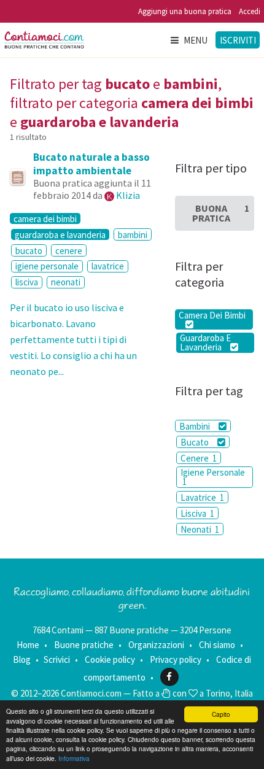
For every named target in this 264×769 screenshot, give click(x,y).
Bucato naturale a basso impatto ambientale (91, 163)
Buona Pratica (220, 213)
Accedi (249, 11)
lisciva (26, 282)
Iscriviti (238, 40)
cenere (68, 251)
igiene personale (47, 266)
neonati (65, 282)
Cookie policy (110, 659)
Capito (221, 714)
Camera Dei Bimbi (212, 315)
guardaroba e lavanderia (60, 234)
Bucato (196, 442)
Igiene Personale (213, 476)
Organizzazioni (156, 645)
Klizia (128, 195)
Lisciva (197, 513)
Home (28, 645)
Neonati (200, 529)
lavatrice (107, 266)
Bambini (195, 426)
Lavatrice (202, 497)
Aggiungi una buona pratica (184, 11)
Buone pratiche (84, 645)
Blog (22, 659)
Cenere (199, 458)
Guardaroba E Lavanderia (205, 343)
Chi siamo (217, 645)
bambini (132, 235)
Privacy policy (175, 659)
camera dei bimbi (45, 218)
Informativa (74, 758)
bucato (28, 251)
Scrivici (57, 659)
